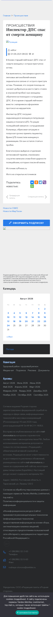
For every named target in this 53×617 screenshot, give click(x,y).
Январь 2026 (25, 390)
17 (8, 321)
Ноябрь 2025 (9, 394)
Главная (6, 15)
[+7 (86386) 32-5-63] (6, 560)
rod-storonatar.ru (34, 462)
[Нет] (49, 604)
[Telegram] (40, 182)
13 (26, 317)
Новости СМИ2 (10, 208)
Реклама (32, 370)
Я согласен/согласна (27, 612)
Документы (44, 370)
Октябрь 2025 (25, 394)
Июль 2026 (22, 383)
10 (8, 317)
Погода (10, 349)
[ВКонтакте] (32, 182)
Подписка (21, 370)
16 (45, 317)
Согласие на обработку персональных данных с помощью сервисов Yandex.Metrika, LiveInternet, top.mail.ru (26, 493)
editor (13, 50)
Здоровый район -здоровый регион (20, 366)
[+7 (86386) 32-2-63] (6, 552)
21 (33, 321)
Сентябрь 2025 (41, 394)
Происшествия (21, 15)
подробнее (20, 599)
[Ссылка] (26, 250)
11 (14, 317)
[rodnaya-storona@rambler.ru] (6, 567)
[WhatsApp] (32, 186)
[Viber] (44, 182)
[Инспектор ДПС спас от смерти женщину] (11, 42)
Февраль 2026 (10, 390)
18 (14, 321)
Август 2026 (9, 383)
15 (39, 317)
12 (20, 317)
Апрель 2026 (21, 386)
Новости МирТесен (12, 211)
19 (20, 321)
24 (8, 325)
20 (26, 321)
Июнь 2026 (35, 383)
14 (33, 317)
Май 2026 (8, 386)
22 (38, 321)
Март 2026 (34, 386)
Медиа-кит (8, 370)
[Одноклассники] (36, 182)
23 (45, 321)
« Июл (10, 336)
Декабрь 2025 (40, 390)
